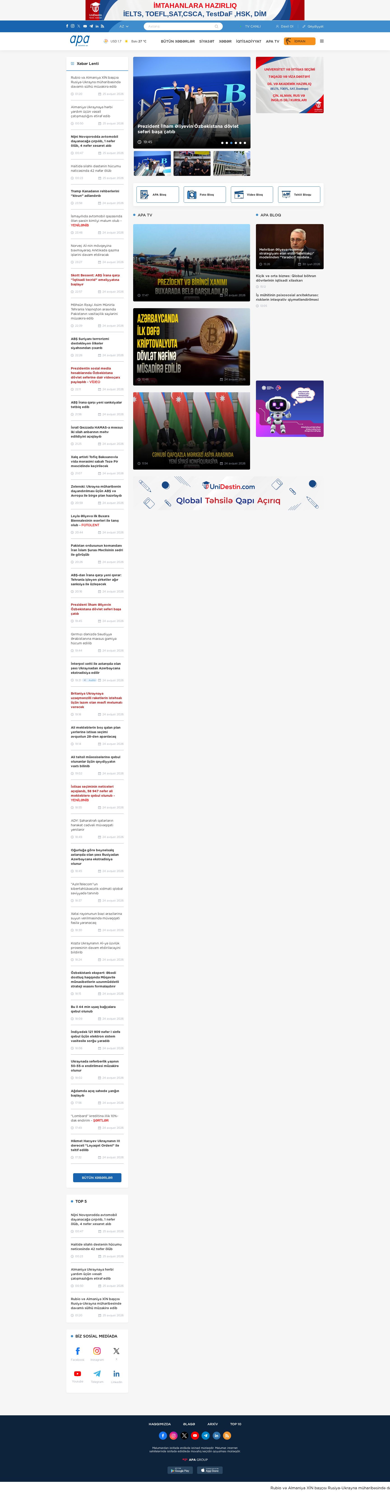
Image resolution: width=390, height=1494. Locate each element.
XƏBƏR (225, 41)
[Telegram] (91, 26)
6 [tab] (245, 143)
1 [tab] (222, 143)
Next (244, 103)
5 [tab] (240, 143)
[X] (79, 26)
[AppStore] (210, 1470)
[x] (184, 1436)
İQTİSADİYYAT (248, 41)
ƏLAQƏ (189, 1424)
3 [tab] (231, 143)
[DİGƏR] (320, 41)
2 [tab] (227, 143)
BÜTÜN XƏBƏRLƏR (178, 41)
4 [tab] (236, 143)
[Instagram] (72, 26)
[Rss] (102, 26)
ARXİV (212, 1424)
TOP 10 (235, 1424)
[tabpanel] (192, 103)
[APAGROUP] (195, 1460)
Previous (139, 103)
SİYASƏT (206, 41)
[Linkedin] (97, 26)
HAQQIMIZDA (160, 1424)
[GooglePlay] (180, 1470)
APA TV (272, 41)
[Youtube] (85, 26)
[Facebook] (67, 26)
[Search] (216, 27)
